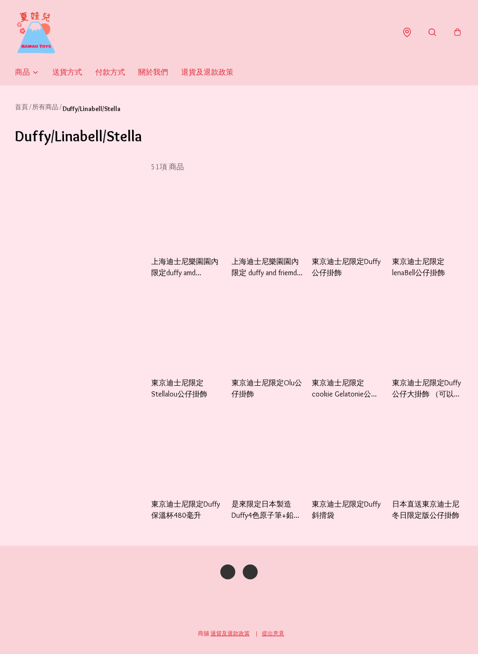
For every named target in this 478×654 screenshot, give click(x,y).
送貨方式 (67, 72)
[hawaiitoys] (36, 32)
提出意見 (273, 633)
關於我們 (153, 72)
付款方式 (110, 72)
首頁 (21, 107)
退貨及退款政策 (207, 72)
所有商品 (45, 107)
